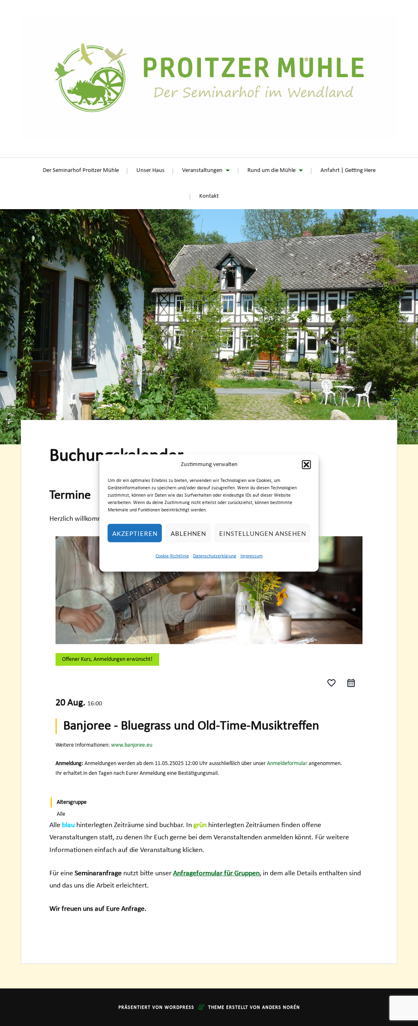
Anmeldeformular (287, 764)
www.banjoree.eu (131, 745)
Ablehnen (188, 533)
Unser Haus (150, 170)
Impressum (251, 555)
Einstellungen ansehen (262, 533)
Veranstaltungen (202, 170)
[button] (306, 465)
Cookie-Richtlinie (172, 555)
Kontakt (209, 196)
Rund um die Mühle (271, 170)
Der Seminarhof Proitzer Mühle (81, 170)
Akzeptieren (135, 533)
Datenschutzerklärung (214, 555)
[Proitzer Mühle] (209, 77)
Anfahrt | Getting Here (348, 170)
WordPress (179, 1007)
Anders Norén (281, 1007)
